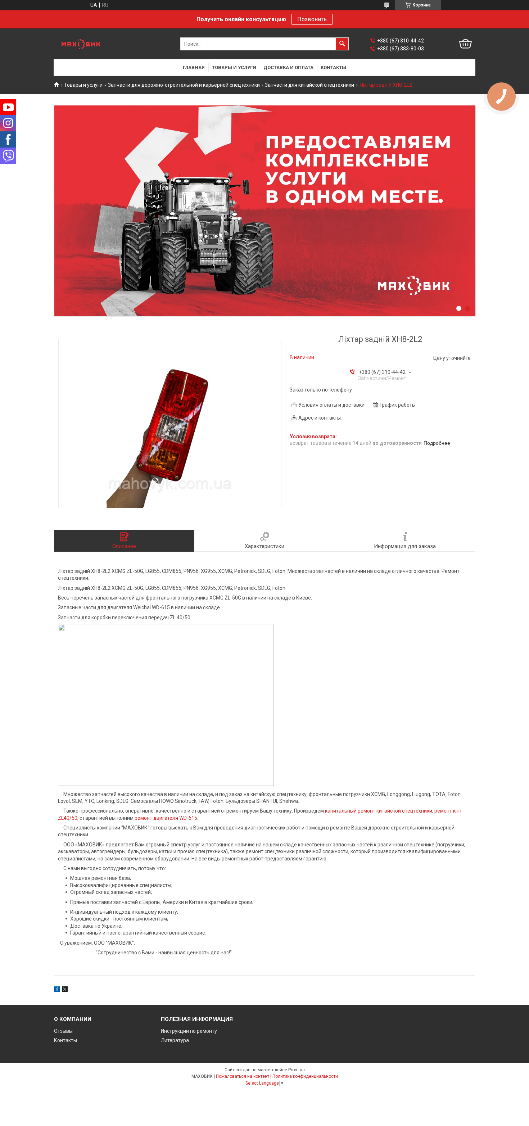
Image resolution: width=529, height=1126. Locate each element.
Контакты (333, 67)
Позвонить (312, 19)
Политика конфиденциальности (305, 1076)
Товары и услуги (234, 67)
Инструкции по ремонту (189, 1031)
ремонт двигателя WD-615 (166, 818)
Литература (175, 1040)
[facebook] (57, 990)
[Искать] (342, 44)
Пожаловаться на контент (242, 1076)
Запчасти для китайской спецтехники (309, 85)
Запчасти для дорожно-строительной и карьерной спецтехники (184, 85)
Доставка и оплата (288, 67)
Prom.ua (296, 1069)
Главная (194, 67)
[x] (65, 990)
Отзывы (63, 1031)
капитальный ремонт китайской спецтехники (378, 811)
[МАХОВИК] (81, 44)
